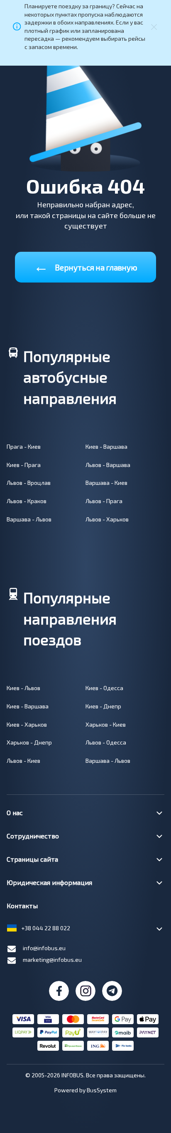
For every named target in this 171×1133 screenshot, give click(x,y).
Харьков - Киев (106, 724)
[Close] (154, 26)
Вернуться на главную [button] (85, 266)
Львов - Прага (104, 500)
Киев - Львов (23, 687)
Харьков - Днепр (29, 742)
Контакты (22, 905)
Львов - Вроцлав (29, 482)
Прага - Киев (24, 446)
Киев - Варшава (106, 446)
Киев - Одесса (104, 687)
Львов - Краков (26, 500)
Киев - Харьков (27, 724)
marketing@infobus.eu (52, 959)
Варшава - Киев (106, 482)
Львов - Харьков (107, 519)
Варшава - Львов (29, 519)
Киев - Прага (24, 464)
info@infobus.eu (44, 947)
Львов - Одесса (106, 742)
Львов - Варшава (108, 464)
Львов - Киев (23, 760)
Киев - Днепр (103, 706)
